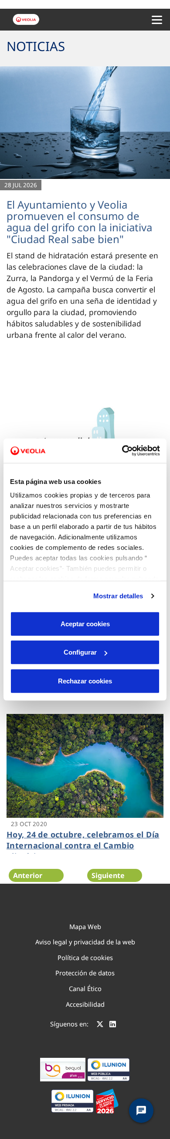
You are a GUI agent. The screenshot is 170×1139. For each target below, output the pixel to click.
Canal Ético (85, 988)
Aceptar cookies (85, 623)
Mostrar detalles (118, 596)
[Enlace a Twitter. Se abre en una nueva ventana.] (100, 1025)
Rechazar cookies (85, 680)
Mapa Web (85, 926)
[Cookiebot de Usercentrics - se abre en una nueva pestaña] (122, 450)
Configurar (80, 652)
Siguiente (108, 875)
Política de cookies (85, 957)
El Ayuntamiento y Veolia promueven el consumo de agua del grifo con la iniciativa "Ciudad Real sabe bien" (79, 221)
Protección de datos (85, 972)
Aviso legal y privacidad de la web (85, 941)
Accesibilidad (85, 1004)
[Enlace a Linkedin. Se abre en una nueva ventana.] (112, 1025)
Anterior (27, 875)
